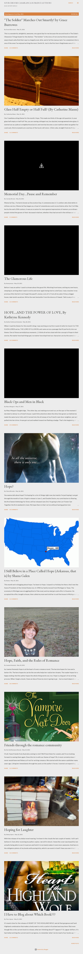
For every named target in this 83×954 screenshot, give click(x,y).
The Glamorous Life (18, 278)
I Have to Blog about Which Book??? (30, 914)
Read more (75, 48)
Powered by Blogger (42, 949)
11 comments (13, 132)
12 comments (13, 937)
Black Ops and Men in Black (24, 401)
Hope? (9, 486)
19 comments (13, 425)
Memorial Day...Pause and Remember (30, 194)
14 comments (13, 509)
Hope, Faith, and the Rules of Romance (31, 660)
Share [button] (6, 48)
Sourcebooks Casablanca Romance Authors (27, 3)
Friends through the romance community (33, 745)
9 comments (13, 217)
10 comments (13, 340)
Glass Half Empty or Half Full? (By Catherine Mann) (41, 109)
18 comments (13, 683)
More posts (75, 943)
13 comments (13, 48)
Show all (74, 14)
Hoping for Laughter (19, 829)
